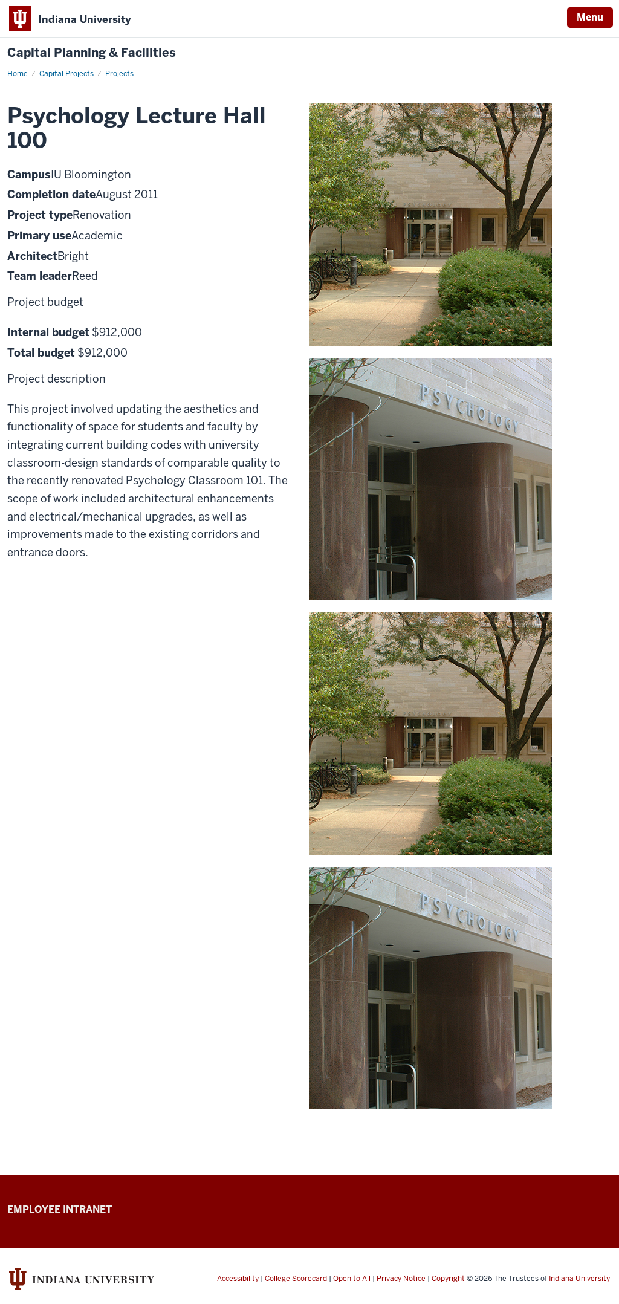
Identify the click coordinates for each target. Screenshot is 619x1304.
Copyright (448, 1278)
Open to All (352, 1278)
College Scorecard (296, 1278)
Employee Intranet (59, 1209)
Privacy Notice (401, 1278)
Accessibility (238, 1278)
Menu (590, 17)
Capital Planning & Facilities (91, 53)
